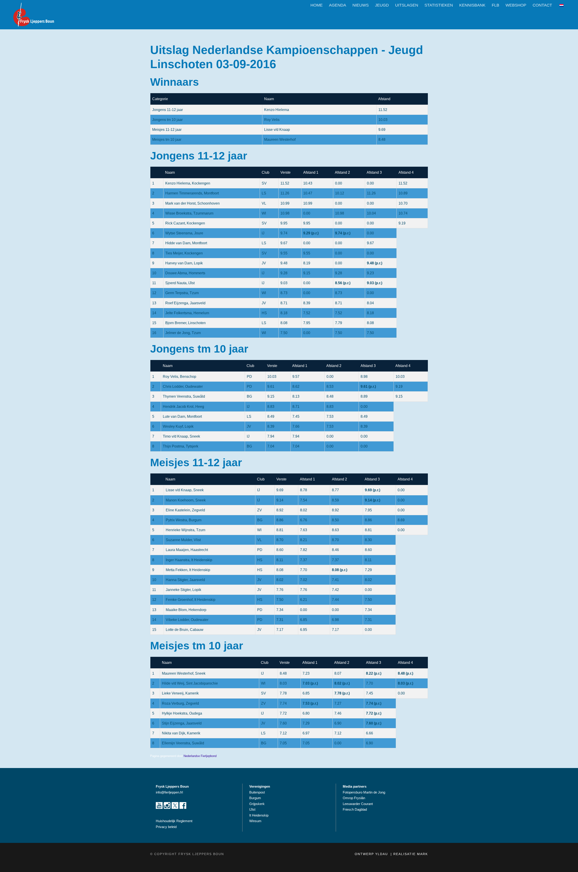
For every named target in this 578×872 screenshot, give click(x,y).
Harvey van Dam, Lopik (184, 263)
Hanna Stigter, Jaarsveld (185, 580)
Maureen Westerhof (280, 139)
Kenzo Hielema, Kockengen (187, 183)
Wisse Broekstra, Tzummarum (189, 213)
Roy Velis (272, 120)
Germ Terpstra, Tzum (182, 293)
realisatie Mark (410, 854)
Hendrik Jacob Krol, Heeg (183, 406)
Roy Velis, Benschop (179, 376)
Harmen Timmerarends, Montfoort (192, 193)
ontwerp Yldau (372, 854)
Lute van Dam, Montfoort (182, 416)
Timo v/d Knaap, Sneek (181, 436)
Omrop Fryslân (354, 798)
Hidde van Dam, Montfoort (186, 243)
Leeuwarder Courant (358, 804)
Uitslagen (406, 5)
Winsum (255, 821)
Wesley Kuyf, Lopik (178, 426)
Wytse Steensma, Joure (184, 233)
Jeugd (382, 5)
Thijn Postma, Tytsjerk (180, 446)
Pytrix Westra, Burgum (183, 520)
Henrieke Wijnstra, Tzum (185, 530)
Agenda (337, 5)
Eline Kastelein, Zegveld (185, 510)
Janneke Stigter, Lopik (183, 590)
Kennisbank (472, 5)
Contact (542, 5)
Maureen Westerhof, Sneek (183, 673)
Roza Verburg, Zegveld (180, 703)
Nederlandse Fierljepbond (200, 756)
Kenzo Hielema (276, 110)
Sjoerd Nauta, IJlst (180, 283)
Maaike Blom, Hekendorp (186, 610)
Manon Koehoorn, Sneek (186, 500)
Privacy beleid (166, 827)
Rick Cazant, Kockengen (185, 223)
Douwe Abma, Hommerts (185, 273)
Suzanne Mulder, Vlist (183, 540)
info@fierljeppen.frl (169, 792)
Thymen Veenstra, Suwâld (184, 396)
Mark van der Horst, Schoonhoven (192, 203)
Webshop (516, 5)
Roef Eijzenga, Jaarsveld (185, 303)
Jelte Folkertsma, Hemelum (187, 313)
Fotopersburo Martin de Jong (364, 792)
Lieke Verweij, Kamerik (180, 693)
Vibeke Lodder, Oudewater (187, 620)
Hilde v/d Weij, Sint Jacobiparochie (190, 683)
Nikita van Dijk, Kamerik (181, 733)
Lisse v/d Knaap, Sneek (185, 490)
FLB (495, 5)
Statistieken (438, 5)
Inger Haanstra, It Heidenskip (189, 560)
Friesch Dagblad (355, 809)
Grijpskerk (257, 804)
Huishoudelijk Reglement (174, 821)
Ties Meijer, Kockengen (184, 253)
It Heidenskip (258, 815)
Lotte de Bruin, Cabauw (184, 630)
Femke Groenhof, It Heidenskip (190, 600)
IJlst (252, 809)
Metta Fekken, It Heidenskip (188, 570)
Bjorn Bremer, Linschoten (185, 323)
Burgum (255, 798)
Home (316, 5)
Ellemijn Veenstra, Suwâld (183, 743)
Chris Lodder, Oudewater (183, 386)
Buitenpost (257, 792)
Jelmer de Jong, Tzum (183, 333)
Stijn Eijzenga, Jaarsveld (182, 723)
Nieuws (360, 5)
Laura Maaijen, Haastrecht (187, 550)
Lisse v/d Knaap (277, 129)
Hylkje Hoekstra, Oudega (182, 713)
